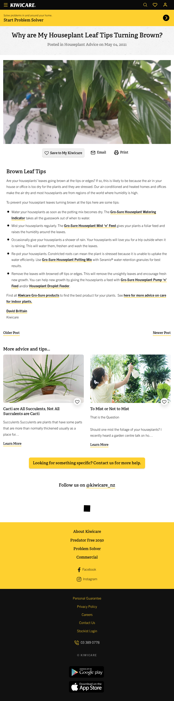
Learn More (12, 443)
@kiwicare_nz (100, 485)
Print (123, 152)
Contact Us (87, 622)
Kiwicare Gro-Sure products (38, 295)
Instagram (89, 579)
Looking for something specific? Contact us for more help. (87, 462)
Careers (87, 614)
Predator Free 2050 (87, 540)
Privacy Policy (87, 606)
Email (101, 152)
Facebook (88, 569)
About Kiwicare (87, 531)
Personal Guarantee (87, 598)
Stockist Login (87, 631)
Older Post (11, 333)
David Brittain (16, 311)
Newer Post (162, 333)
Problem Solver (87, 548)
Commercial (87, 557)
